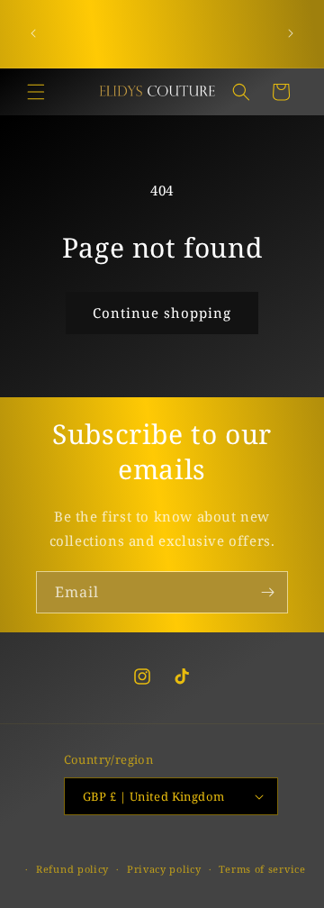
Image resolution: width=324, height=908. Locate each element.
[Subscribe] (267, 592)
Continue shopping (162, 313)
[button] (36, 92)
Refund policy (72, 869)
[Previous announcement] (33, 33)
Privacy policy (164, 869)
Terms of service (262, 869)
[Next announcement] (290, 33)
